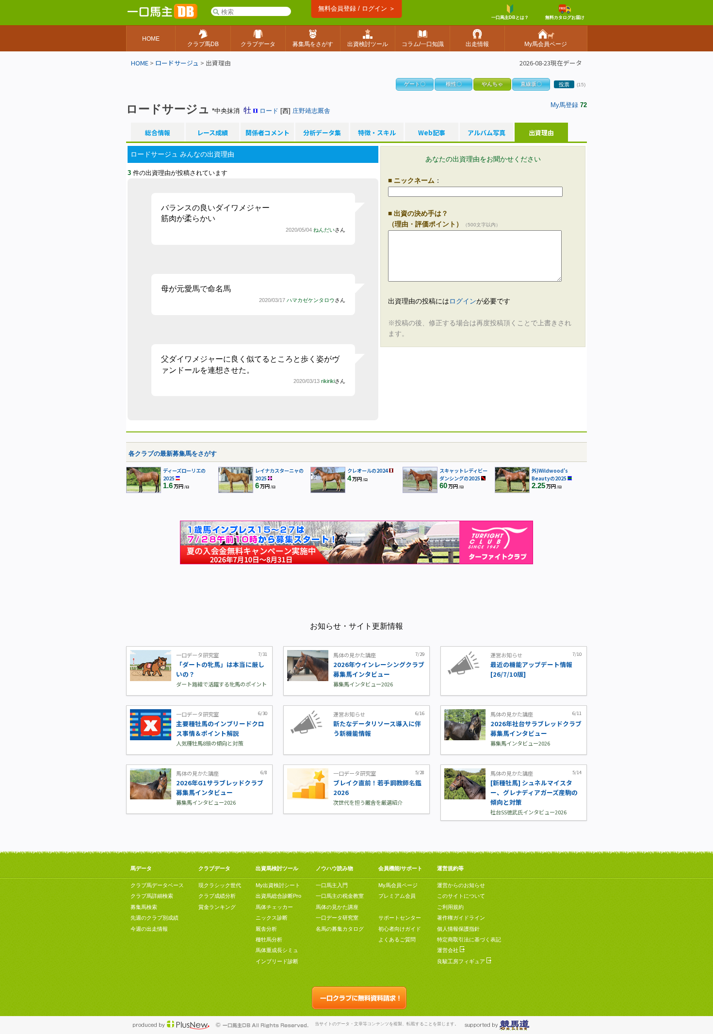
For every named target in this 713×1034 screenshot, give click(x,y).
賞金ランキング (217, 907)
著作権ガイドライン (461, 918)
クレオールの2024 (367, 470)
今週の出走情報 (149, 929)
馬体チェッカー (274, 907)
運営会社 (448, 950)
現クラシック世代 (219, 885)
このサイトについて (461, 896)
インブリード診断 (277, 961)
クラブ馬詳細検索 (151, 896)
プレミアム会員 (397, 896)
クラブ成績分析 (217, 896)
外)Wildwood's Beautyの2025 (550, 474)
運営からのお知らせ (461, 885)
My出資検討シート (278, 885)
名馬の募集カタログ (340, 929)
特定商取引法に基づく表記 (469, 939)
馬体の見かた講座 (337, 907)
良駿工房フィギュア (461, 961)
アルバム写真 (486, 132)
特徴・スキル (377, 132)
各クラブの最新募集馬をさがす (173, 453)
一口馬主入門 (332, 885)
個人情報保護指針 (458, 929)
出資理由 (541, 132)
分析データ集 (322, 132)
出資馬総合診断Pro (278, 896)
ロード (268, 110)
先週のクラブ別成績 (154, 918)
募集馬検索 (143, 907)
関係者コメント (267, 132)
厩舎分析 (266, 929)
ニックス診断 (272, 918)
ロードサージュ (177, 62)
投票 (564, 84)
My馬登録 (564, 105)
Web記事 (431, 132)
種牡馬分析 (269, 939)
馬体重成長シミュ (277, 950)
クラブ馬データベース (157, 885)
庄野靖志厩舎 (311, 110)
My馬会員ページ (398, 885)
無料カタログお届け (564, 17)
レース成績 (212, 132)
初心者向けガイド (399, 929)
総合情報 (157, 132)
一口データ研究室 (337, 918)
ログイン (462, 301)
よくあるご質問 (397, 939)
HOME (139, 62)
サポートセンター (399, 918)
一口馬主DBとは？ (510, 17)
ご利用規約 (450, 907)
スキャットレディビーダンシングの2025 (463, 474)
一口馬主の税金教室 (340, 896)
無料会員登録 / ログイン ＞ (356, 8)
